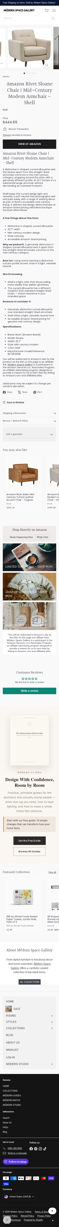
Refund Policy (27, 1216)
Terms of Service (43, 1212)
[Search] (53, 18)
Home (6, 76)
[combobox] (29, 18)
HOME (6, 1086)
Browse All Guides (29, 851)
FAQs (5, 1127)
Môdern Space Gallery (20, 364)
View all (52, 872)
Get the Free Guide (30, 840)
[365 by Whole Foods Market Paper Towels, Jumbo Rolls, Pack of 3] (23, 905)
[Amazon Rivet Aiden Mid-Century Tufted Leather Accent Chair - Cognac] (23, 483)
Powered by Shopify (33, 1220)
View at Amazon (29, 144)
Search (6, 1118)
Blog (5, 1132)
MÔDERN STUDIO (12, 1105)
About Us (7, 1122)
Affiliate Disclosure (12, 1220)
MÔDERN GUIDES (12, 1095)
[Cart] (46, 10)
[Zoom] (47, 65)
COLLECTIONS (10, 1091)
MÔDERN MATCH (11, 1100)
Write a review (29, 690)
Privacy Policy (44, 1216)
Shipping (7, 135)
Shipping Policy (10, 1216)
